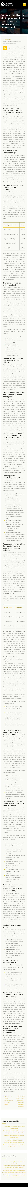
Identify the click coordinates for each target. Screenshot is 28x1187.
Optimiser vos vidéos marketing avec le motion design (8, 1100)
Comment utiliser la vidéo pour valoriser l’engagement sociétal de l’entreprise (20, 1101)
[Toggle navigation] (24, 4)
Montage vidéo (8, 39)
